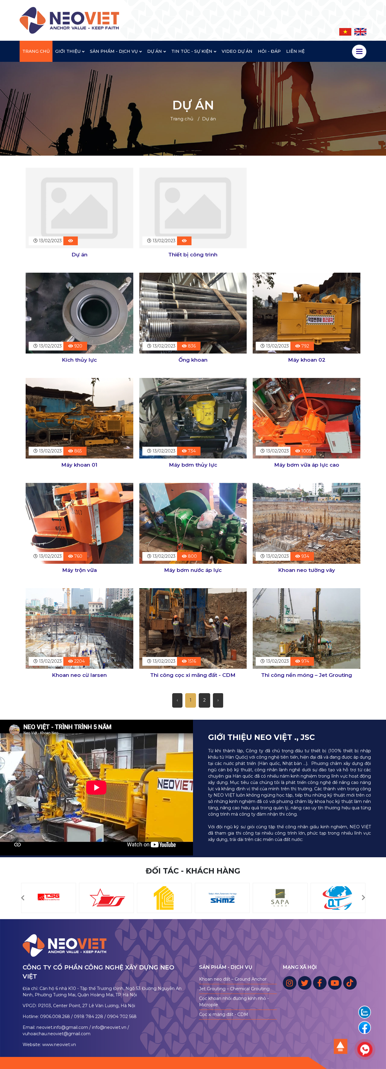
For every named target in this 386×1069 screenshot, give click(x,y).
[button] (23, 898)
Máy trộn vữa (79, 570)
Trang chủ (181, 119)
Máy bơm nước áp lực (193, 570)
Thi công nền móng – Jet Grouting (306, 675)
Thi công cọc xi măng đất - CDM (193, 675)
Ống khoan (193, 360)
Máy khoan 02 (306, 360)
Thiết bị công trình (192, 255)
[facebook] (364, 1027)
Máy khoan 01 (79, 465)
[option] (49, 898)
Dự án (79, 255)
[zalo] (364, 1012)
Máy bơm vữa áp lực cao (306, 465)
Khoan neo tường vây (306, 570)
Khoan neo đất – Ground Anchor (233, 979)
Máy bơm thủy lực (193, 465)
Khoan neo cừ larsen (79, 675)
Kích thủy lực (79, 360)
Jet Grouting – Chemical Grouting (234, 988)
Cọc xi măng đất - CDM (223, 1014)
